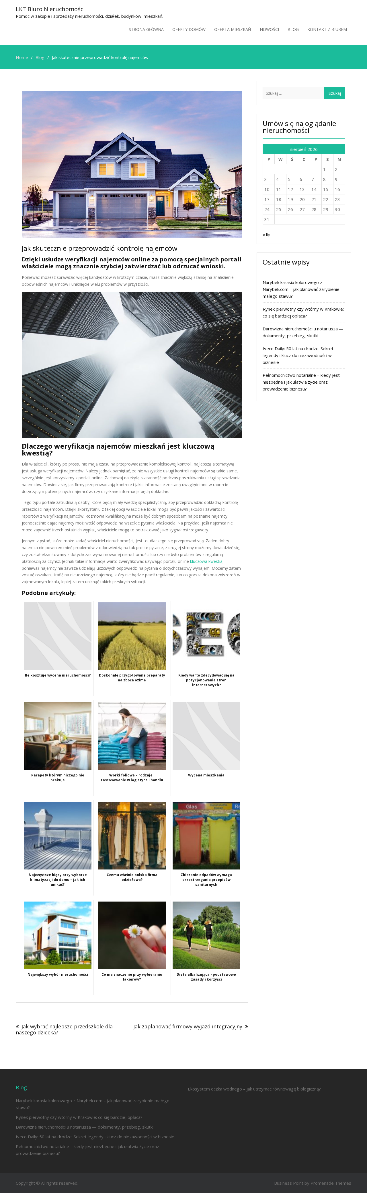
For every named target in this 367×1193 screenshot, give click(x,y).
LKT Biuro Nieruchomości (50, 9)
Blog (293, 29)
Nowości (269, 29)
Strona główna (146, 29)
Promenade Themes (331, 1183)
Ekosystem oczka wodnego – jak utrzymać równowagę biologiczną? (254, 1089)
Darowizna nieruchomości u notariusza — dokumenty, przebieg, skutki (84, 1127)
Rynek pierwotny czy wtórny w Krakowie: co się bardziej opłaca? (79, 1117)
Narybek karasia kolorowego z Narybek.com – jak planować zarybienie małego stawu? (301, 289)
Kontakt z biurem (327, 29)
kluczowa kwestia (206, 561)
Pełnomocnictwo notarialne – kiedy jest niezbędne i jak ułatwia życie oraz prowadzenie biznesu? (301, 382)
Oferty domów (189, 29)
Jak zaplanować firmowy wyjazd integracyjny (187, 1026)
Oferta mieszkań (232, 29)
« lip (266, 234)
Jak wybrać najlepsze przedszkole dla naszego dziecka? (64, 1029)
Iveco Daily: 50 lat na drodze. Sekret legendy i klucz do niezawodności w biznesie (298, 355)
